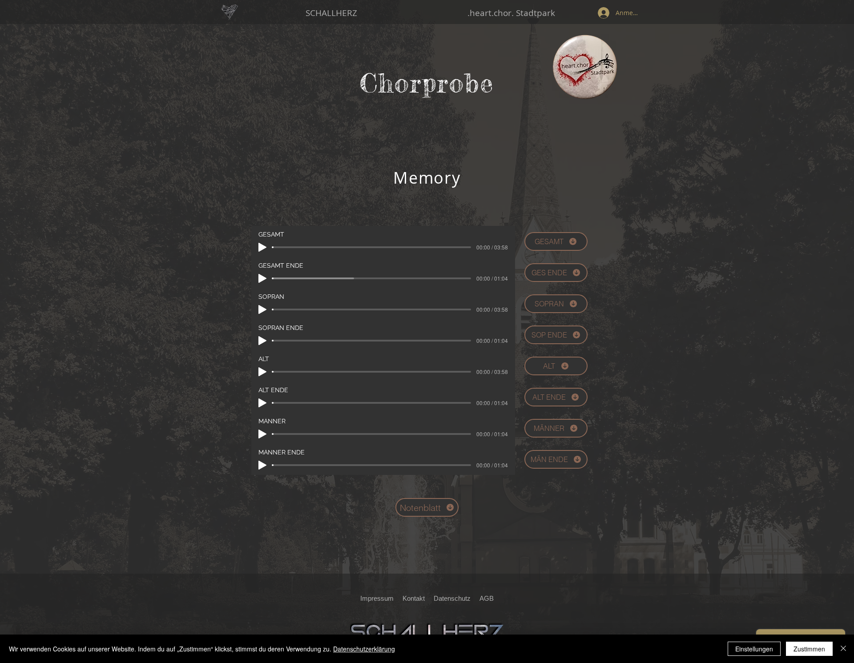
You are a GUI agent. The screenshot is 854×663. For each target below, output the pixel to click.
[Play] (262, 247)
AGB (486, 598)
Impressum (377, 598)
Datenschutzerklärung (364, 648)
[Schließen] (843, 649)
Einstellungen (754, 648)
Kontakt (414, 598)
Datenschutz (455, 598)
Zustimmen (809, 648)
